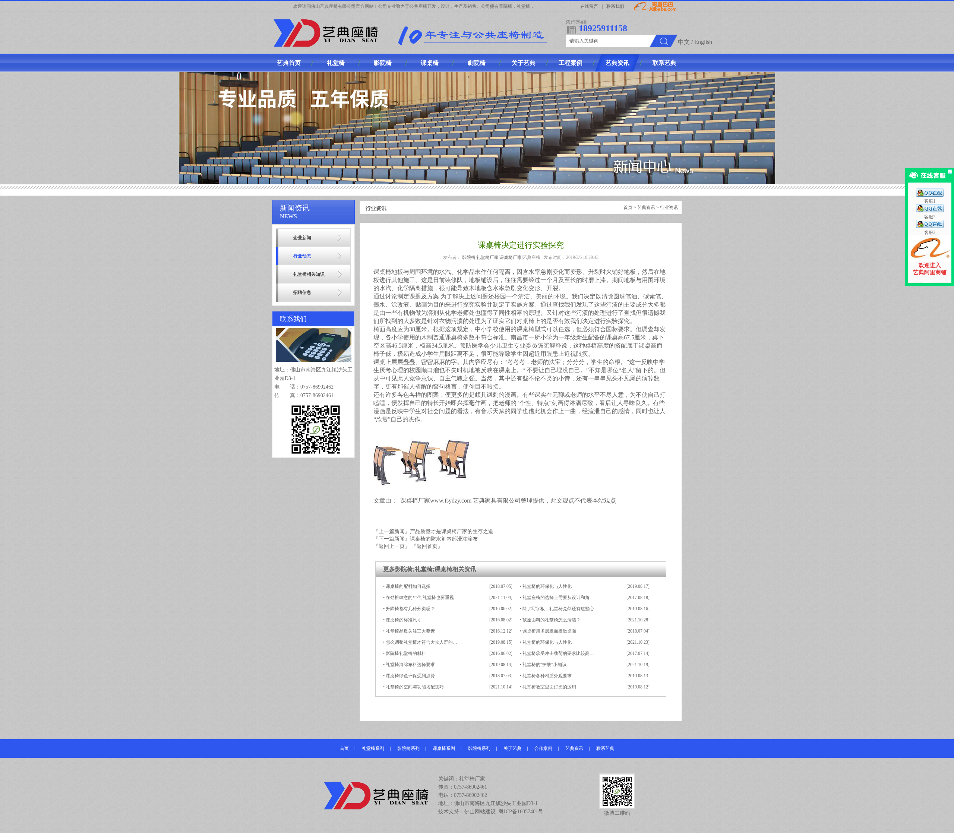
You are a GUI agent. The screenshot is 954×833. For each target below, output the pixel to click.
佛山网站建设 (480, 811)
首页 (627, 207)
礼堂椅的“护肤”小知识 (544, 664)
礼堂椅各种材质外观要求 (547, 675)
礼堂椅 (424, 569)
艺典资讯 (646, 207)
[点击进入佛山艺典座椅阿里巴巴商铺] (929, 260)
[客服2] (930, 210)
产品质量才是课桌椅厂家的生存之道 (451, 531)
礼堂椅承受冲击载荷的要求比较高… (558, 653)
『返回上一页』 (391, 546)
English (703, 42)
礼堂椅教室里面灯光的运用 (549, 687)
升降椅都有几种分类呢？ (410, 608)
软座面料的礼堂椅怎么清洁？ (551, 620)
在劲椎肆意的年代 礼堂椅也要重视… (422, 597)
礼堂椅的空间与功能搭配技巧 (415, 687)
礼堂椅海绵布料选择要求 (410, 664)
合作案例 (543, 748)
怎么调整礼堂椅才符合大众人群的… (421, 642)
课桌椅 (443, 569)
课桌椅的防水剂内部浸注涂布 (444, 539)
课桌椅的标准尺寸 (403, 620)
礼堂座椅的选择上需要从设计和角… (558, 597)
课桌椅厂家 (510, 257)
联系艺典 (605, 748)
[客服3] (930, 226)
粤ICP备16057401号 (521, 811)
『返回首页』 (427, 546)
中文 (684, 42)
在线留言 (589, 6)
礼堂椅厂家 (487, 257)
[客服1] (930, 195)
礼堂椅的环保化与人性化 (547, 586)
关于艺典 (512, 748)
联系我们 (615, 6)
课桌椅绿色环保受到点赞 (410, 675)
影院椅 (469, 257)
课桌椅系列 (444, 748)
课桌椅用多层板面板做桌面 (549, 631)
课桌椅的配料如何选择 (408, 586)
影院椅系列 (408, 748)
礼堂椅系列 (373, 748)
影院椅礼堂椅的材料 (406, 653)
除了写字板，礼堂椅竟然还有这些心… (560, 608)
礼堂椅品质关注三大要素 (410, 631)
